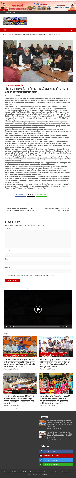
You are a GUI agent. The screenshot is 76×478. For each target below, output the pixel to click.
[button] (38, 309)
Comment (8, 228)
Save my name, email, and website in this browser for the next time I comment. (32, 275)
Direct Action (45, 352)
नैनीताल (52, 355)
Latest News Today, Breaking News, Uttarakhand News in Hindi (34, 472)
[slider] (36, 326)
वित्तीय (52, 391)
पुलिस (10, 391)
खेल (66, 352)
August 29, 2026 (9, 369)
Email (7, 259)
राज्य (26, 355)
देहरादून (17, 355)
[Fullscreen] (69, 326)
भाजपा (22, 355)
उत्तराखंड (14, 85)
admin (18, 95)
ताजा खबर (44, 417)
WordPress (44, 474)
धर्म (64, 389)
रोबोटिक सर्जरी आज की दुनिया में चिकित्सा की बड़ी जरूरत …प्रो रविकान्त (56, 209)
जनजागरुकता (48, 389)
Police (17, 389)
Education (54, 352)
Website (7, 267)
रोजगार (18, 85)
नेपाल (67, 389)
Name (7, 251)
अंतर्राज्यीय (7, 355)
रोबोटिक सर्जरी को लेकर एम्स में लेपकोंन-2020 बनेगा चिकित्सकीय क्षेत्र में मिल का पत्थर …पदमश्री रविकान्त (20, 209)
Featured (8, 85)
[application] (38, 309)
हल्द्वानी (61, 355)
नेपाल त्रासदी (43, 391)
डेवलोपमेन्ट (43, 355)
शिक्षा (22, 85)
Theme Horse (66, 472)
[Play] (7, 326)
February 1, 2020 (10, 95)
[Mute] (66, 326)
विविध (6, 334)
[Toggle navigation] (5, 30)
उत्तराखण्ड (13, 355)
